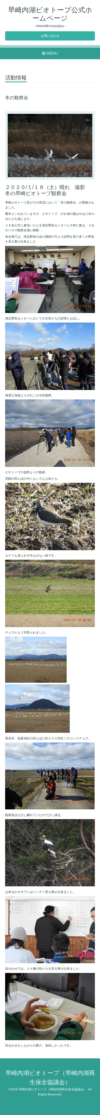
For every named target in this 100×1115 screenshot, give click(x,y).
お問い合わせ (50, 36)
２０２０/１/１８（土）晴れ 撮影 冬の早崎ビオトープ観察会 (47, 190)
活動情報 (16, 78)
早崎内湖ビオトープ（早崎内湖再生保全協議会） (52, 1089)
